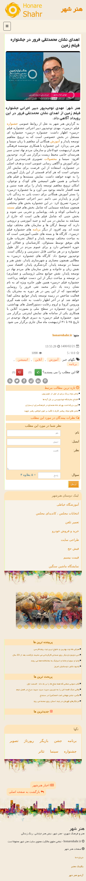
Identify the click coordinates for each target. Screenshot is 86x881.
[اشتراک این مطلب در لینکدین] (38, 380)
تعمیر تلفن (72, 522)
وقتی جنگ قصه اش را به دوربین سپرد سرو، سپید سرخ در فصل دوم (47, 689)
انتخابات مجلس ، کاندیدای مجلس (57, 513)
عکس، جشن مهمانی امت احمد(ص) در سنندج (59, 695)
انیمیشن (23, 359)
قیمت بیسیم (71, 557)
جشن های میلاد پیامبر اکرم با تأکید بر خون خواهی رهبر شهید (51, 411)
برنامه (37, 229)
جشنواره (12, 123)
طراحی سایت (70, 540)
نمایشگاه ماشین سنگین (64, 566)
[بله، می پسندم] (38, 372)
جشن (58, 741)
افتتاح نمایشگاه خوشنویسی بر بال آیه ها (60, 399)
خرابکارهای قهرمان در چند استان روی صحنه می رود (56, 701)
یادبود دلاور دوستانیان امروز (66, 666)
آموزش (55, 141)
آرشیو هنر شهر (76, 875)
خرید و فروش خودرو (65, 531)
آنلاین (38, 359)
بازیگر (44, 741)
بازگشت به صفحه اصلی (25, 792)
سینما (54, 751)
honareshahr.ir (62, 335)
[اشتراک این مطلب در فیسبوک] (24, 380)
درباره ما (79, 857)
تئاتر (41, 751)
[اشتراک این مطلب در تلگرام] (31, 380)
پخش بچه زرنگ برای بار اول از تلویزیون (60, 393)
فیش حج (73, 548)
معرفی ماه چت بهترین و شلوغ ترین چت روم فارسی (56, 649)
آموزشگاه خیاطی (68, 504)
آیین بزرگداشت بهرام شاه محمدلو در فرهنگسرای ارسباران (51, 405)
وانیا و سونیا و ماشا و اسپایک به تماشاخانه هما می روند (55, 660)
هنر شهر (72, 9)
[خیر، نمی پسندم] (19, 372)
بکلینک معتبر (77, 866)
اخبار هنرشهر (41, 785)
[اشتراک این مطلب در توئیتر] (17, 380)
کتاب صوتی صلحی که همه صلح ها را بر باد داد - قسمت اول (53, 684)
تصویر (14, 741)
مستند (11, 207)
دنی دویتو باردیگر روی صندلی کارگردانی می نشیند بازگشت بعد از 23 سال (46, 655)
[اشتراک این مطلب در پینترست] (45, 380)
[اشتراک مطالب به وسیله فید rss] (10, 380)
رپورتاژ (29, 741)
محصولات (50, 159)
